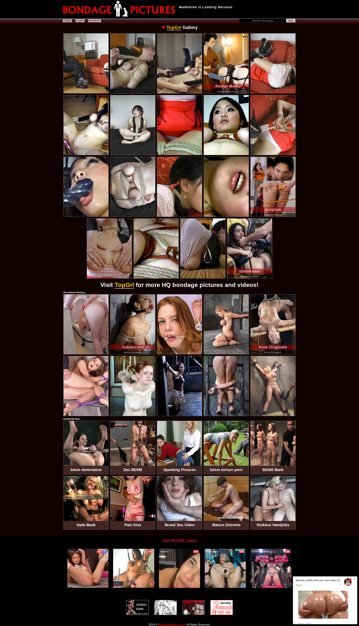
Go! (291, 20)
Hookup (94, 20)
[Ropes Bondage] (165, 607)
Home (67, 20)
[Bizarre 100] (221, 607)
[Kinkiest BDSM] (193, 607)
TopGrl (174, 27)
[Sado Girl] (137, 607)
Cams (80, 20)
